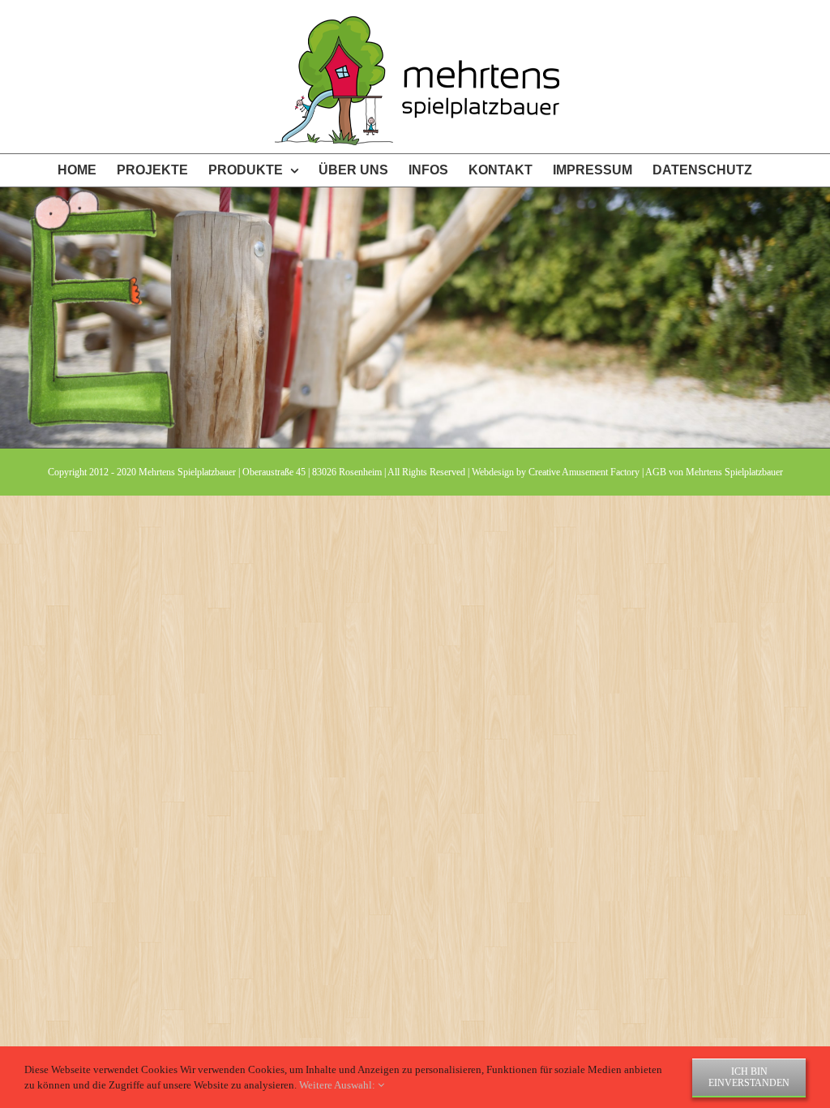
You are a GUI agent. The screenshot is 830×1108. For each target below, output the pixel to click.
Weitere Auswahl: (338, 1085)
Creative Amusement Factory (584, 472)
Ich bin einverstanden (748, 1077)
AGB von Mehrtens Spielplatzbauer (714, 472)
